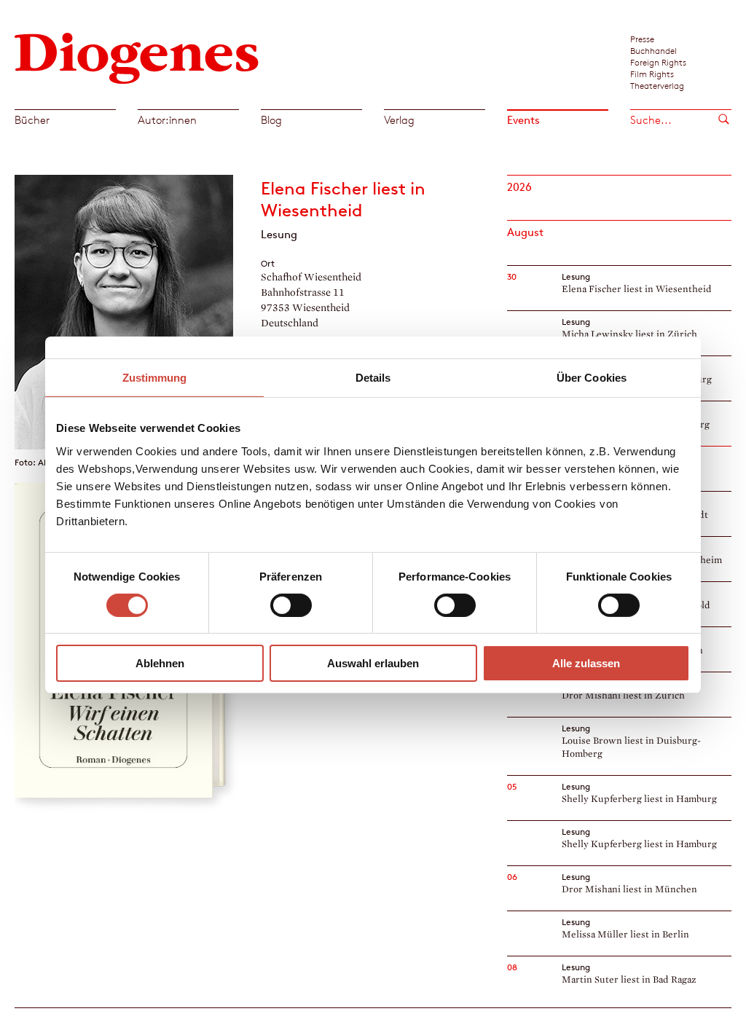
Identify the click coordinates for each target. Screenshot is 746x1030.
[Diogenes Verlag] (137, 56)
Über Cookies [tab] (592, 377)
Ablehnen (160, 663)
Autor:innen (167, 120)
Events (523, 120)
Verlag (399, 120)
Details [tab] (373, 377)
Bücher (32, 120)
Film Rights (652, 73)
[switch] (291, 605)
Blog (271, 120)
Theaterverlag (657, 85)
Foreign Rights (658, 62)
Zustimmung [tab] (154, 377)
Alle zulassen (586, 663)
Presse (642, 38)
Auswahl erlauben (373, 663)
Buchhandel (653, 50)
